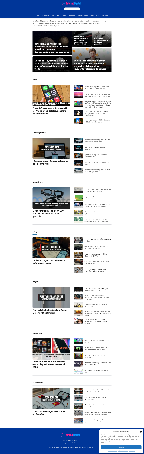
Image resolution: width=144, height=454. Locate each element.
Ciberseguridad (83, 15)
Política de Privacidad (123, 451)
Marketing (105, 15)
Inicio (37, 15)
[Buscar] (78, 8)
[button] (141, 431)
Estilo (97, 15)
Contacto (85, 447)
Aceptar (121, 447)
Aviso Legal (132, 451)
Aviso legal (52, 447)
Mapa (91, 447)
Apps (92, 15)
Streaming (71, 15)
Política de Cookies (112, 451)
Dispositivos (56, 15)
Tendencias (45, 15)
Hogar (64, 15)
